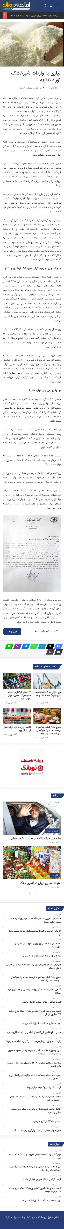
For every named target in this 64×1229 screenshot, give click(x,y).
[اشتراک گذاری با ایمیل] (57, 652)
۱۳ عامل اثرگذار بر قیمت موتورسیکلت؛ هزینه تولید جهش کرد (19, 695)
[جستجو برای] (51, 7)
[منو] (57, 7)
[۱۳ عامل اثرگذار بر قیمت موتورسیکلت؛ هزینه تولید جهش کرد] (17, 681)
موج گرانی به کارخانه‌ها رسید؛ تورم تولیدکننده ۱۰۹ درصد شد (47, 695)
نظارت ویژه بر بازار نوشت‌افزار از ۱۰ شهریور (17, 728)
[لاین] (8, 646)
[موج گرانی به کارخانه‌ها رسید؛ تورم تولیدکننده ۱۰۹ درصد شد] (47, 681)
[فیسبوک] (57, 646)
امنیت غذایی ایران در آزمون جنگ (40, 883)
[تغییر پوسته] (45, 7)
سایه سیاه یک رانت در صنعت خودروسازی (35, 838)
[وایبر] (16, 646)
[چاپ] (49, 652)
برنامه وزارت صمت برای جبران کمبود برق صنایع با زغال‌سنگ (31, 15)
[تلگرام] (24, 646)
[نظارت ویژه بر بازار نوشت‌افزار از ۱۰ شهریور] (17, 716)
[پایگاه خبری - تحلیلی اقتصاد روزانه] (16, 6)
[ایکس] (49, 646)
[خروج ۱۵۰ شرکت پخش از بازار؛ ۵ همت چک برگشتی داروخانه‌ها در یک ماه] (47, 716)
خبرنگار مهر (12, 299)
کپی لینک (12, 631)
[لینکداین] (41, 646)
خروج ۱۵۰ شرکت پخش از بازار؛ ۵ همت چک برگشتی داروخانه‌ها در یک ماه (48, 730)
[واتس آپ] (33, 646)
